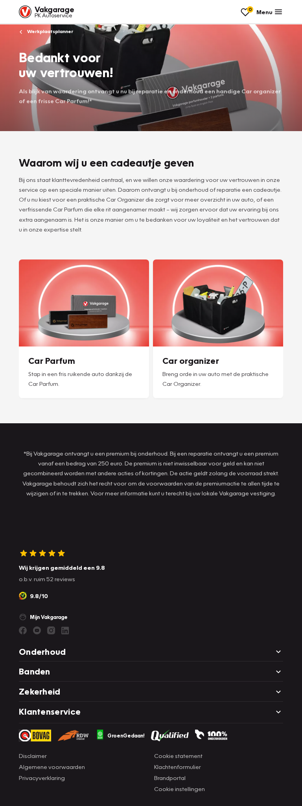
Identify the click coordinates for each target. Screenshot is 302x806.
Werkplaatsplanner (49, 31)
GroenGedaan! (126, 735)
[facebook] (23, 630)
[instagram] (51, 630)
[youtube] (37, 630)
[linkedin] (65, 630)
